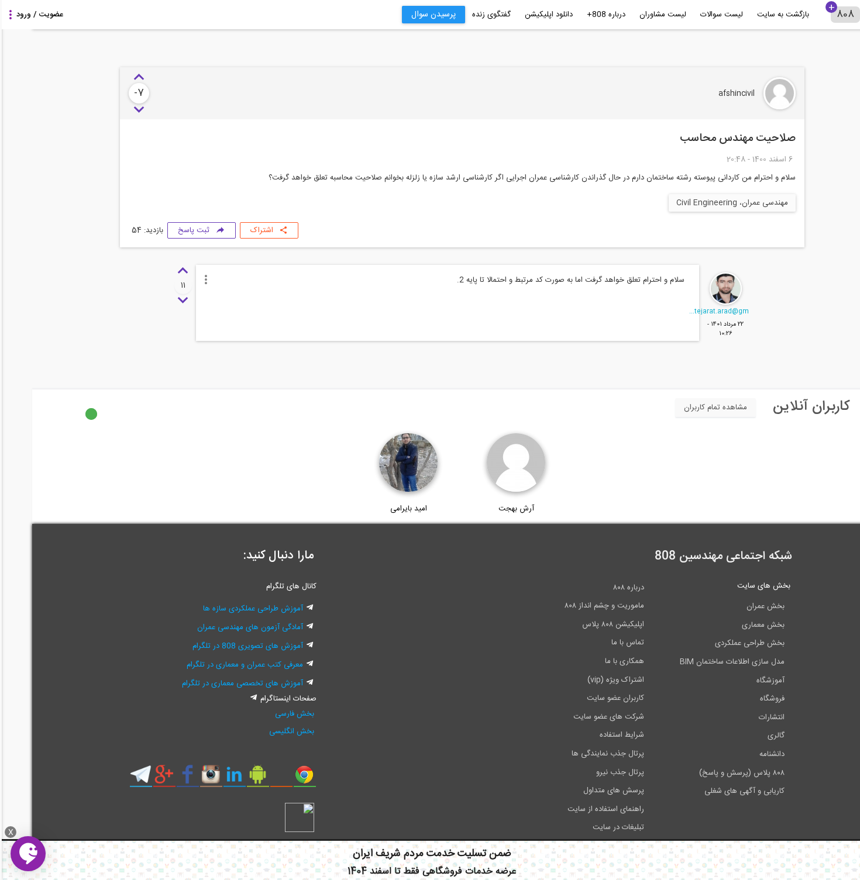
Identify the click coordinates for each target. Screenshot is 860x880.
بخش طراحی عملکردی (717, 643)
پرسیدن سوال (401, 15)
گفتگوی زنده (459, 14)
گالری (743, 735)
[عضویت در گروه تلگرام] (108, 779)
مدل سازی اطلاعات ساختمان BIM (700, 661)
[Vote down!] (107, 109)
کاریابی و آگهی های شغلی (712, 791)
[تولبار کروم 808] (272, 779)
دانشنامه (739, 754)
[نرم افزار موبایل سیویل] (225, 779)
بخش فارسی (262, 714)
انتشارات (739, 717)
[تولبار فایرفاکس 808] (249, 779)
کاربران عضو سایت (583, 698)
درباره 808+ (574, 14)
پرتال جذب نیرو (588, 772)
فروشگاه (740, 698)
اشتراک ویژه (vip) (583, 680)
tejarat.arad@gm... (687, 311)
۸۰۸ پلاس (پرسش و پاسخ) (709, 773)
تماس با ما (595, 642)
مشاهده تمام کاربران (683, 407)
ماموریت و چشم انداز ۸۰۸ (572, 605)
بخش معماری (731, 625)
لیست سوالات (689, 14)
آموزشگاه (738, 680)
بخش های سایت (731, 586)
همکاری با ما (592, 661)
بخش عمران (733, 606)
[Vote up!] (107, 77)
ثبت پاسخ (161, 230)
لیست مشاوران (630, 14)
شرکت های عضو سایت (576, 716)
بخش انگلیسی (259, 731)
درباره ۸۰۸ (596, 587)
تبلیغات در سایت (586, 827)
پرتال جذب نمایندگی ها (575, 753)
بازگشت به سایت (751, 14)
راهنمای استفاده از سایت (573, 809)
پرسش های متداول (581, 790)
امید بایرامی (376, 508)
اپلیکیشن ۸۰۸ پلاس (581, 624)
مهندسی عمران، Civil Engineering (700, 202)
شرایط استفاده (589, 735)
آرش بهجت (484, 508)
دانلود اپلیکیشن (517, 14)
